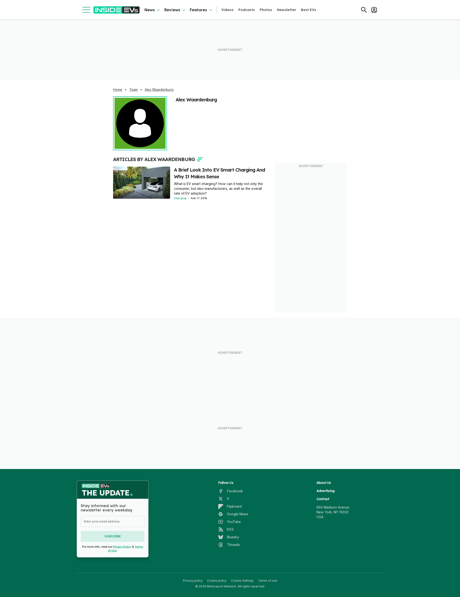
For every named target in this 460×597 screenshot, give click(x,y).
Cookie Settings (242, 580)
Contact (322, 499)
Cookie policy (217, 580)
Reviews (172, 9)
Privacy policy (193, 580)
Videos (227, 10)
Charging (180, 198)
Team (133, 90)
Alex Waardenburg (159, 90)
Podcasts (246, 10)
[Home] (116, 10)
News (149, 9)
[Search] (364, 10)
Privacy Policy (122, 546)
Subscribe (112, 536)
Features (198, 9)
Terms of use (267, 580)
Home (117, 90)
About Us (323, 483)
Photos (266, 10)
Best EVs (308, 10)
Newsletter (286, 10)
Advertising (325, 491)
